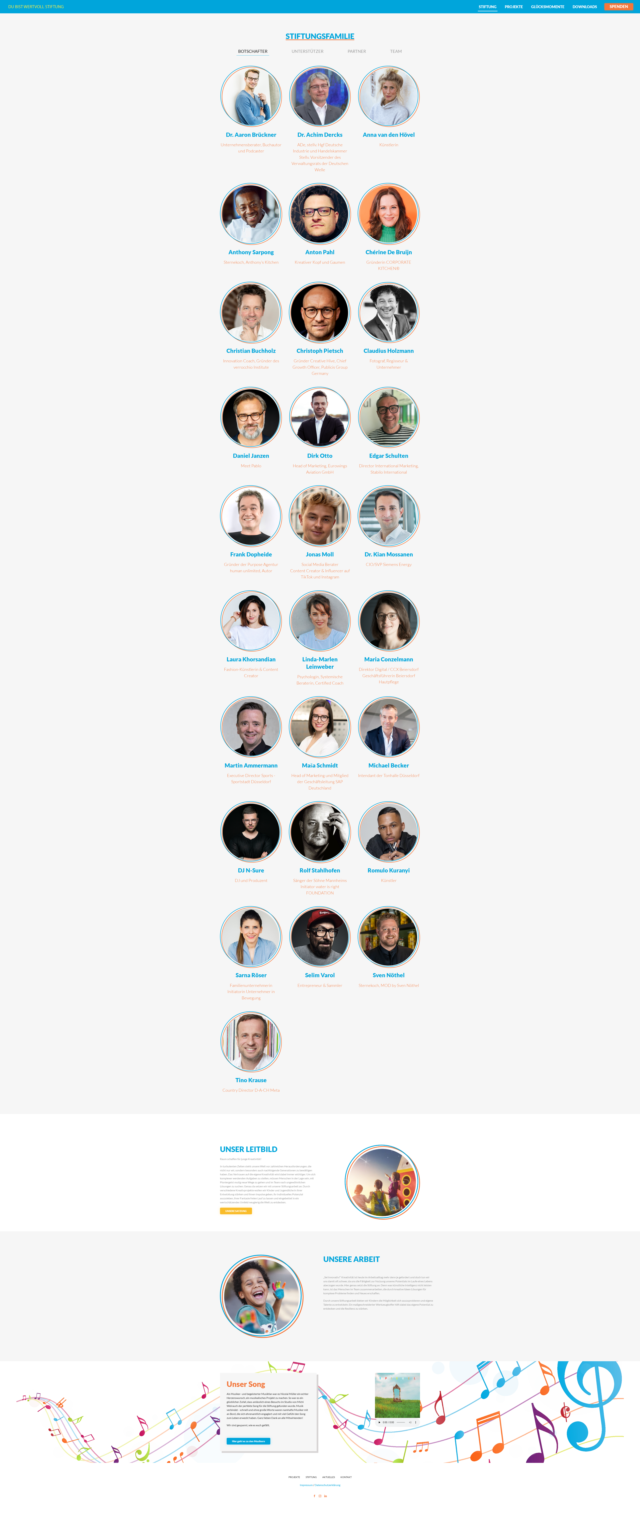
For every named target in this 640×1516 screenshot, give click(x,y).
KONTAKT (346, 1477)
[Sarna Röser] (251, 955)
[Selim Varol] (320, 955)
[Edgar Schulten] (389, 432)
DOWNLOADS (585, 6)
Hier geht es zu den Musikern (248, 1441)
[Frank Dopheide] (251, 534)
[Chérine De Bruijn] (389, 229)
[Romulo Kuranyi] (389, 850)
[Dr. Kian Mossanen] (389, 534)
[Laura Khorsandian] (251, 640)
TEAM (396, 51)
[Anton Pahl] (320, 229)
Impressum (306, 1485)
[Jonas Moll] (320, 534)
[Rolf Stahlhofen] (320, 850)
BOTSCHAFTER (253, 51)
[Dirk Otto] (320, 432)
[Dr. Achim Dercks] (320, 120)
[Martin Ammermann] (251, 745)
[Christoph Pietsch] (320, 331)
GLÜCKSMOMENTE (547, 6)
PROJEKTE (514, 6)
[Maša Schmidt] (320, 745)
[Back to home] (36, 6)
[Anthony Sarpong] (251, 229)
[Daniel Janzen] (251, 432)
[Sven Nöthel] (389, 955)
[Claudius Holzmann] (389, 331)
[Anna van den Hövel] (389, 120)
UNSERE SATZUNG (236, 1210)
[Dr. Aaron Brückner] (251, 120)
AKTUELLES (328, 1477)
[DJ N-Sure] (251, 850)
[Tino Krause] (251, 1054)
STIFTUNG (487, 6)
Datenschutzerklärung (327, 1485)
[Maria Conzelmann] (389, 640)
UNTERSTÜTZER (308, 51)
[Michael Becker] (389, 745)
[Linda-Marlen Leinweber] (320, 640)
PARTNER (357, 51)
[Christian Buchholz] (251, 331)
